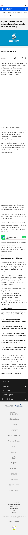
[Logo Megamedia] (14, 521)
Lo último (4, 12)
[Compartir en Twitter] (18, 58)
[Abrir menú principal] (25, 9)
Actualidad (5, 382)
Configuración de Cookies (14, 504)
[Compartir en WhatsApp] (15, 58)
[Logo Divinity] (14, 430)
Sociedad (19, 12)
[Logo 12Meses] (14, 474)
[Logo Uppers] (14, 463)
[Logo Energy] (14, 452)
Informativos (9, 373)
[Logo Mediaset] (14, 406)
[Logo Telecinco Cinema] (14, 468)
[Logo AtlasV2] (14, 479)
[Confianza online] (14, 529)
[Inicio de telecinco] (2, 9)
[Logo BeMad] (14, 457)
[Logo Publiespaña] (14, 485)
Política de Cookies (14, 506)
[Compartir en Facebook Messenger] (22, 58)
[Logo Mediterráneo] (14, 490)
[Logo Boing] (14, 446)
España (9, 12)
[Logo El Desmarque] (14, 435)
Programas (5, 386)
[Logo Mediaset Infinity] (14, 414)
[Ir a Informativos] (9, 9)
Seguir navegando (8, 395)
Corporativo (6, 390)
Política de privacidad (14, 502)
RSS (14, 510)
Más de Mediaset (7, 399)
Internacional (6, 16)
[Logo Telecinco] (14, 419)
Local (14, 12)
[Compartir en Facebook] (25, 58)
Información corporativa (14, 499)
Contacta (14, 512)
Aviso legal (14, 497)
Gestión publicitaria (14, 508)
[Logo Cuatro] (14, 425)
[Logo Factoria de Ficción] (14, 441)
